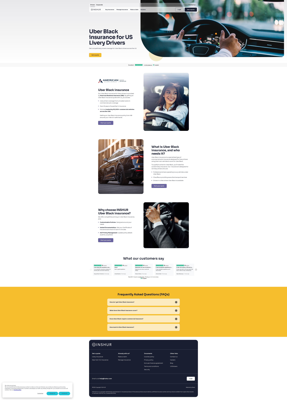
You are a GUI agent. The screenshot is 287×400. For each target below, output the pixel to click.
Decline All (64, 393)
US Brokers (173, 366)
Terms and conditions (151, 366)
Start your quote (106, 123)
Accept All (52, 393)
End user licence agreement (153, 363)
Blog (171, 363)
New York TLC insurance (100, 360)
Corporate (99, 5)
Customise (40, 393)
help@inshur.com (106, 378)
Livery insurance (97, 357)
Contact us (192, 5)
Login (179, 9)
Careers (172, 360)
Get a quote (191, 9)
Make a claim (134, 9)
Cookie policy (17, 390)
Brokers (143, 9)
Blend (193, 387)
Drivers (92, 5)
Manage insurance (122, 9)
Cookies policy (149, 357)
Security (147, 369)
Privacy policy (148, 360)
